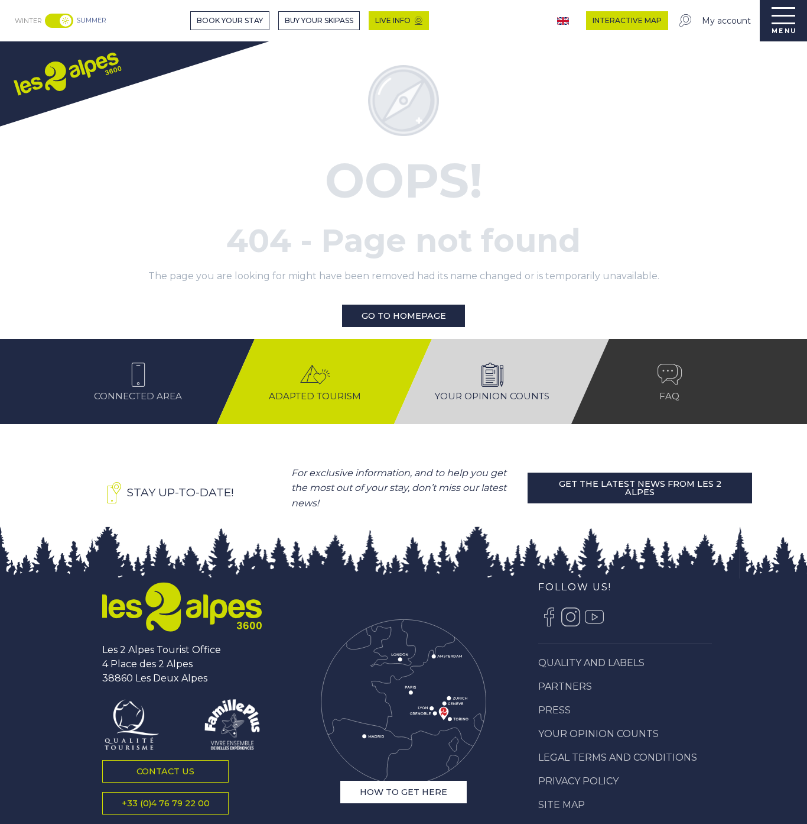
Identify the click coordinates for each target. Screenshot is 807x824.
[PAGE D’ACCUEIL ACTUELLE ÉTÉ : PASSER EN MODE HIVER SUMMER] (59, 21)
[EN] (564, 21)
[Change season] (60, 21)
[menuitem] (66, 72)
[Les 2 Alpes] (182, 607)
